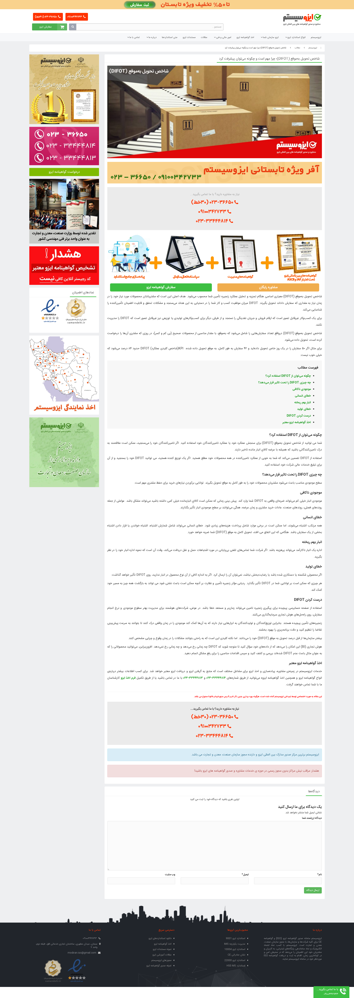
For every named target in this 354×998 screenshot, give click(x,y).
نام (319, 874)
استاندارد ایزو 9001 (235, 938)
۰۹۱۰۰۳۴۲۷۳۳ (75, 17)
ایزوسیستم (316, 37)
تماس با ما (134, 37)
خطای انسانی (303, 395)
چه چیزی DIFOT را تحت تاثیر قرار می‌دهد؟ (284, 382)
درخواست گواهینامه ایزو (64, 172)
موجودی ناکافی (301, 389)
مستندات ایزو (189, 37)
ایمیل (245, 874)
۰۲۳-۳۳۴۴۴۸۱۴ (212, 221)
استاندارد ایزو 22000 (234, 960)
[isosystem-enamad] (76, 971)
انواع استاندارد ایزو (296, 37)
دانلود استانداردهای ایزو (160, 938)
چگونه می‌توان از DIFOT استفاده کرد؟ (288, 376)
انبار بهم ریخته (302, 402)
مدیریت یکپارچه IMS (234, 944)
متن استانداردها (169, 37)
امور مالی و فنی (223, 37)
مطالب (297, 48)
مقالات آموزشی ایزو (161, 955)
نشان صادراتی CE (236, 955)
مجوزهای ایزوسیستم (161, 960)
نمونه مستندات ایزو (162, 949)
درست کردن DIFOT (299, 415)
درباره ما (153, 37)
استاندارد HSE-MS (236, 966)
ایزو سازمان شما (271, 37)
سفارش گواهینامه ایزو (161, 287)
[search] (72, 26)
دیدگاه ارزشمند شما (312, 818)
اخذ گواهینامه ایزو (245, 37)
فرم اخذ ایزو (128, 678)
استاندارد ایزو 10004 (234, 949)
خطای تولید (304, 409)
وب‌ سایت (170, 874)
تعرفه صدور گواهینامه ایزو (158, 966)
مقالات (204, 37)
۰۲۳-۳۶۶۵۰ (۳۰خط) (46, 17)
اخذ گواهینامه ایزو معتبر (296, 422)
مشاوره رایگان (268, 287)
